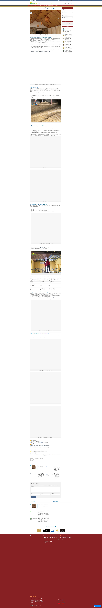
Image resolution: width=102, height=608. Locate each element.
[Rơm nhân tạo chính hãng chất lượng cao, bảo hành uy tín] (33, 3)
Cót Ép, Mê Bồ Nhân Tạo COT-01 (59, 601)
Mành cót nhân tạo (44, 5)
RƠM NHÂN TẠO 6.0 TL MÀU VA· (68, 28)
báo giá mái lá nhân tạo (57, 454)
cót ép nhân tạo (45, 455)
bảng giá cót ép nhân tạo (50, 454)
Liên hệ (67, 0)
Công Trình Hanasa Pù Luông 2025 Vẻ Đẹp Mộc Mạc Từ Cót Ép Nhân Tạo (68, 45)
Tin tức (65, 0)
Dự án (62, 0)
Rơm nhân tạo (39, 5)
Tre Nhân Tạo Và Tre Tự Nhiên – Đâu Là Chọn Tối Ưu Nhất (68, 48)
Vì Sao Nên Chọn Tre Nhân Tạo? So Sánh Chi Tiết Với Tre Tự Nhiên (68, 35)
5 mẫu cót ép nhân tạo (44, 454)
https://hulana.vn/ (36, 445)
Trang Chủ (30, 5)
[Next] (70, 531)
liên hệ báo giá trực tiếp (50, 297)
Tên (31, 493)
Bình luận (32, 486)
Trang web (52, 493)
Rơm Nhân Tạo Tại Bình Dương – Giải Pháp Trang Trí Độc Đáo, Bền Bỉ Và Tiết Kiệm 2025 (68, 51)
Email (42, 493)
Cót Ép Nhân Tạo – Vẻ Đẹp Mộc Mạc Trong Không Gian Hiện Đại (68, 42)
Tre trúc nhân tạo (50, 5)
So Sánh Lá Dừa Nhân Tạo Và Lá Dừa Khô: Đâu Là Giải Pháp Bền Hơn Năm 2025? (68, 31)
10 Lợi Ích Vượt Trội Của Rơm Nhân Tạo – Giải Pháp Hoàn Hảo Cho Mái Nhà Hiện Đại (68, 38)
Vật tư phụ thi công (57, 5)
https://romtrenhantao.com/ (45, 445)
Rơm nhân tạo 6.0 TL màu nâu (63, 601)
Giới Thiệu (59, 0)
